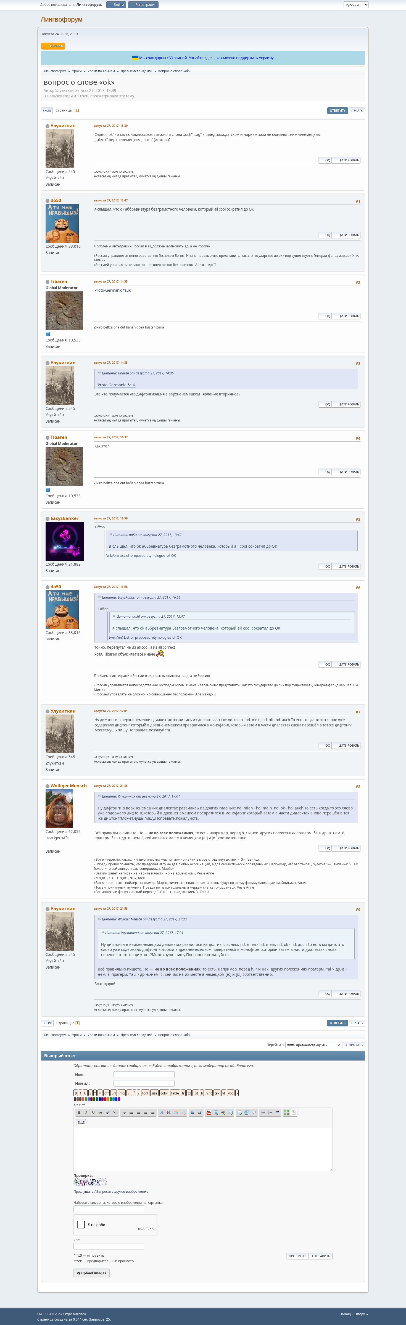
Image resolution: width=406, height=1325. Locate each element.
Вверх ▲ (362, 1314)
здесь (209, 57)
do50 (56, 200)
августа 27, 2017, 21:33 (111, 785)
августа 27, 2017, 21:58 (111, 908)
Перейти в (275, 1044)
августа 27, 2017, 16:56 (111, 518)
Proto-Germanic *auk (112, 290)
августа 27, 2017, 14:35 (111, 281)
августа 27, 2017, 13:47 (111, 200)
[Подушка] (48, 844)
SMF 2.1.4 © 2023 (49, 1314)
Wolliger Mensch (69, 786)
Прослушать (83, 1191)
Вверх (47, 1023)
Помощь (346, 1314)
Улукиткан (63, 126)
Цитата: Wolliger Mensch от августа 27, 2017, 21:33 (144, 919)
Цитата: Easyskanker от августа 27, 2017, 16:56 (141, 597)
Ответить (338, 110)
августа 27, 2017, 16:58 (111, 586)
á (74, 1104)
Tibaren (59, 281)
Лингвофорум (62, 19)
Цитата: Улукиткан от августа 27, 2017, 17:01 (141, 796)
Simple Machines (74, 1314)
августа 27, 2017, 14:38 (111, 362)
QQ (327, 160)
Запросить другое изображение (122, 1191)
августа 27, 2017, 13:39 (111, 125)
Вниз (47, 110)
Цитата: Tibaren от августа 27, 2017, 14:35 (138, 373)
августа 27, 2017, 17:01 (111, 711)
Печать (357, 110)
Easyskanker (64, 518)
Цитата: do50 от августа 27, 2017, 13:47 (147, 534)
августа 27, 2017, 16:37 (111, 437)
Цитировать (349, 160)
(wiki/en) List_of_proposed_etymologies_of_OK (141, 555)
